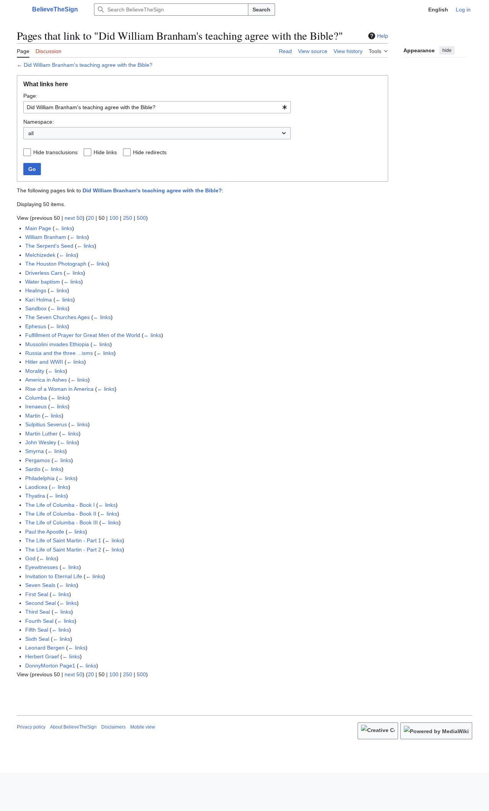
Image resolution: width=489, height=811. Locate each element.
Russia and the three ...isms (59, 353)
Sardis (32, 469)
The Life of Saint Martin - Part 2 (63, 550)
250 (127, 218)
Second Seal (40, 603)
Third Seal (37, 612)
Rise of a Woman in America (59, 389)
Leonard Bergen (45, 648)
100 (113, 218)
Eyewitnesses (41, 567)
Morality (34, 371)
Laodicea (36, 487)
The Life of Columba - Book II (60, 514)
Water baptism (42, 282)
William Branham (45, 237)
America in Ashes (46, 380)
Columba (36, 398)
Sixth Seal (37, 639)
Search (261, 9)
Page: (30, 96)
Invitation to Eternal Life (53, 576)
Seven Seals (40, 585)
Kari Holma (38, 300)
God (30, 558)
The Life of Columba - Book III (61, 522)
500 (141, 218)
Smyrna (34, 451)
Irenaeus (36, 406)
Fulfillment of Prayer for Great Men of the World (82, 335)
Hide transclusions (55, 152)
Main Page (38, 228)
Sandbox (36, 308)
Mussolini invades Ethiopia (57, 344)
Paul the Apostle (44, 532)
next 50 (74, 218)
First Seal (36, 594)
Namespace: (38, 122)
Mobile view (142, 727)
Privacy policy (31, 727)
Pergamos (37, 460)
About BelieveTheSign (73, 727)
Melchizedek (40, 255)
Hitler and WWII (44, 362)
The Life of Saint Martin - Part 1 (63, 540)
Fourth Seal (39, 621)
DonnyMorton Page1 (50, 666)
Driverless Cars (43, 273)
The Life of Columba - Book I (60, 505)
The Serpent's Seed (49, 246)
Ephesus (35, 326)
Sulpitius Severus (46, 424)
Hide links (105, 152)
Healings (35, 290)
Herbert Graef (42, 656)
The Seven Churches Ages (57, 317)
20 (91, 218)
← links (63, 228)
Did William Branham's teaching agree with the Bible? (88, 65)
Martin (32, 416)
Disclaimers (113, 727)
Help (382, 36)
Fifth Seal (36, 630)
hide (447, 50)
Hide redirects (150, 152)
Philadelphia (40, 478)
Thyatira (35, 496)
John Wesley (40, 442)
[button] (21, 9)
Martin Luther (41, 433)
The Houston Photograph (55, 264)
